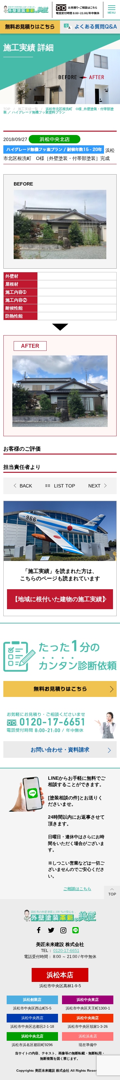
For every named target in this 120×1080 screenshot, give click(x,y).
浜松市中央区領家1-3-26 (88, 1026)
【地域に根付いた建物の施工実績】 (60, 599)
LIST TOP (64, 485)
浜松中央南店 (88, 1018)
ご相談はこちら (77, 888)
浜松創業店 (32, 1000)
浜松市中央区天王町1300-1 (88, 1008)
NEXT (94, 485)
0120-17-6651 (66, 950)
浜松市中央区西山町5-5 (32, 1008)
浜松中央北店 (32, 1036)
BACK (26, 485)
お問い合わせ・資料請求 (60, 749)
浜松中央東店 (88, 1000)
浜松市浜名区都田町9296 (32, 1045)
